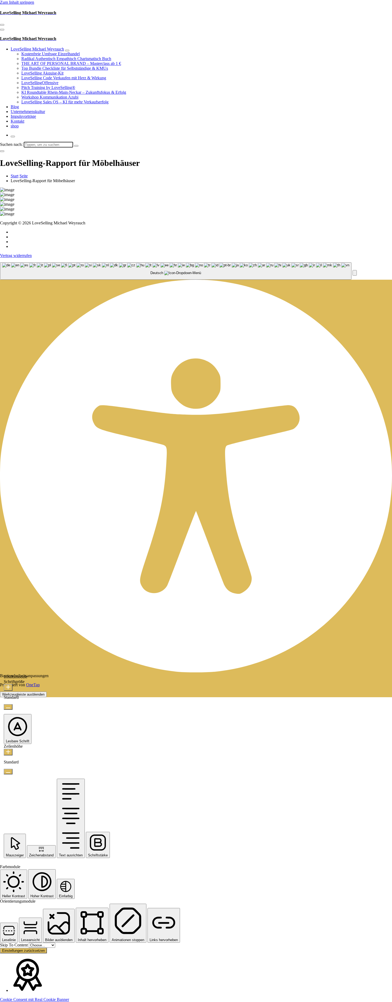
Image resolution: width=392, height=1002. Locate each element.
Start (14, 176)
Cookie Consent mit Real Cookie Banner (34, 999)
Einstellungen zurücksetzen (23, 951)
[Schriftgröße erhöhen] (8, 687)
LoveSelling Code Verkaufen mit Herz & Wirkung (63, 78)
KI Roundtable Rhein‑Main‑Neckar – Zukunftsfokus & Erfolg (73, 92)
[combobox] (175, 271)
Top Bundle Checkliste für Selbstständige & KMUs (64, 68)
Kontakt (17, 121)
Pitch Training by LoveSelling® (48, 87)
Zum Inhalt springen (17, 2)
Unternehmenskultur (28, 111)
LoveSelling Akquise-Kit (42, 73)
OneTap (33, 685)
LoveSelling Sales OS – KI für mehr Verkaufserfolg (65, 102)
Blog (15, 106)
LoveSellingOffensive (39, 82)
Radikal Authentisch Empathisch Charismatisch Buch (66, 58)
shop (15, 126)
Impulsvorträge (23, 116)
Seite (23, 176)
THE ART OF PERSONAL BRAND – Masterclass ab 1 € (71, 63)
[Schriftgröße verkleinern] (8, 707)
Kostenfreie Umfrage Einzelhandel (50, 54)
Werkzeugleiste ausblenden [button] (23, 694)
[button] (355, 273)
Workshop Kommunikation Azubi (49, 97)
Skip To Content (14, 945)
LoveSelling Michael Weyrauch (37, 49)
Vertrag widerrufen (16, 255)
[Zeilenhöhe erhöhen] (8, 752)
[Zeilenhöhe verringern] (8, 771)
